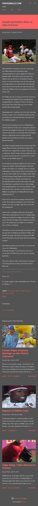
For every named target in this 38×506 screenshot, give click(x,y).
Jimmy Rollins (26, 291)
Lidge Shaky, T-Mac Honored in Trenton (18, 466)
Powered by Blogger (20, 498)
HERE (11, 284)
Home (4, 9)
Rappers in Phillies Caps (15, 410)
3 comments (12, 430)
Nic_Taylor (23, 502)
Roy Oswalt (10, 293)
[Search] (30, 3)
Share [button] (4, 296)
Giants (17, 291)
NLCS (4, 293)
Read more (32, 376)
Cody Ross (11, 291)
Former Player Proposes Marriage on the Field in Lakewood (15, 353)
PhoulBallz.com (11, 3)
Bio (12, 9)
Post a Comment (8, 310)
